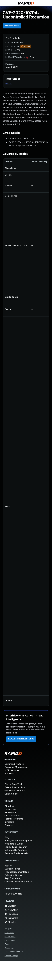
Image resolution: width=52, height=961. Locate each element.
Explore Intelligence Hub (21, 739)
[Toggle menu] (47, 3)
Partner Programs (14, 818)
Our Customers (12, 815)
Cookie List (9, 948)
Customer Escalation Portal (18, 881)
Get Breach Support (15, 790)
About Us (9, 806)
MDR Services (12, 770)
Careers (9, 825)
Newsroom (10, 812)
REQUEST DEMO (12, 26)
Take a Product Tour (15, 787)
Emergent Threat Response (18, 840)
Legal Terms (9, 933)
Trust (7, 944)
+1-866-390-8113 (13, 893)
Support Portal (12, 868)
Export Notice (10, 940)
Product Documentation (17, 872)
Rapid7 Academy (13, 878)
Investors (9, 822)
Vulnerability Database (16, 850)
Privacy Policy (10, 936)
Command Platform (14, 764)
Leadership (10, 809)
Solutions (9, 773)
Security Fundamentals (16, 853)
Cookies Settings (11, 956)
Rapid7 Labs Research (16, 847)
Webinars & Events (14, 843)
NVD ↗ (8, 83)
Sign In (8, 865)
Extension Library (13, 875)
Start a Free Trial (13, 784)
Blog (7, 837)
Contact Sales (12, 793)
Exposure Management (16, 767)
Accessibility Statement (14, 952)
